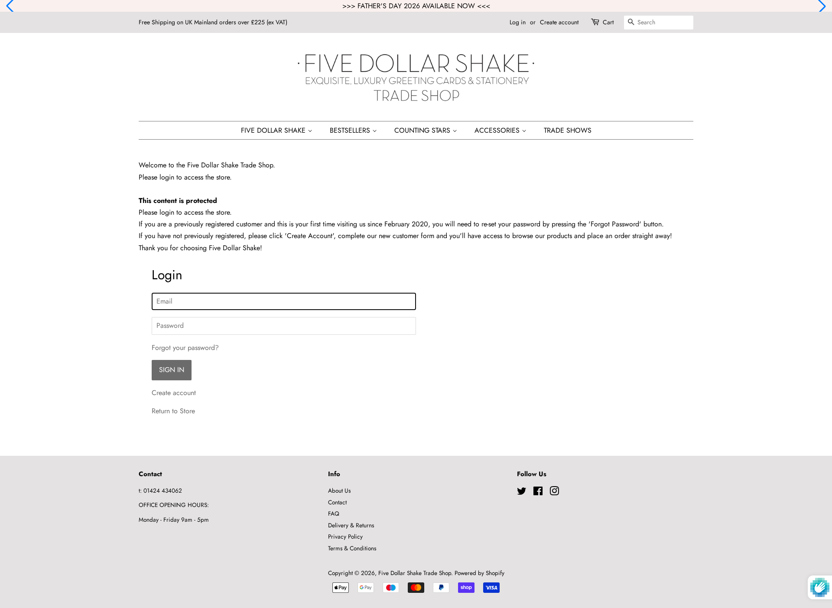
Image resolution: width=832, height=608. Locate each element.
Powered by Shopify (479, 573)
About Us (339, 490)
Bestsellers (351, 130)
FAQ (333, 513)
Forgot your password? (185, 348)
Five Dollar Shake (274, 130)
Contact (337, 502)
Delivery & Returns (351, 525)
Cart (608, 22)
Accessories (498, 130)
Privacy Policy (345, 536)
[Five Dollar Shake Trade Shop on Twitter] (521, 492)
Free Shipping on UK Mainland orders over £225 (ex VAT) (213, 22)
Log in (518, 22)
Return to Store (173, 411)
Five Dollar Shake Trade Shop (414, 573)
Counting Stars (423, 130)
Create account (559, 22)
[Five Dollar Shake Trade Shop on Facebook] (538, 492)
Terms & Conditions (352, 548)
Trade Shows (568, 130)
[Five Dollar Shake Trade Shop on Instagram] (554, 492)
